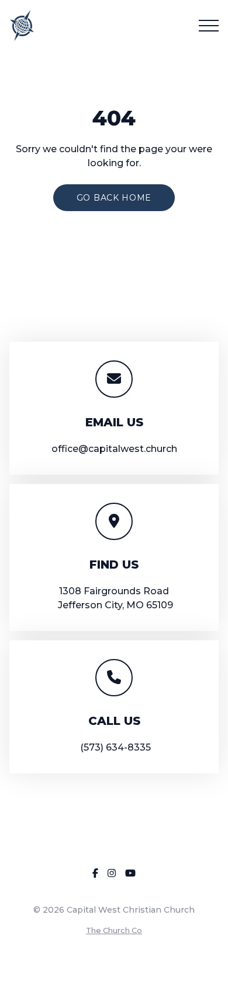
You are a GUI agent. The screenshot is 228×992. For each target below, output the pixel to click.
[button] (209, 26)
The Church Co (114, 930)
